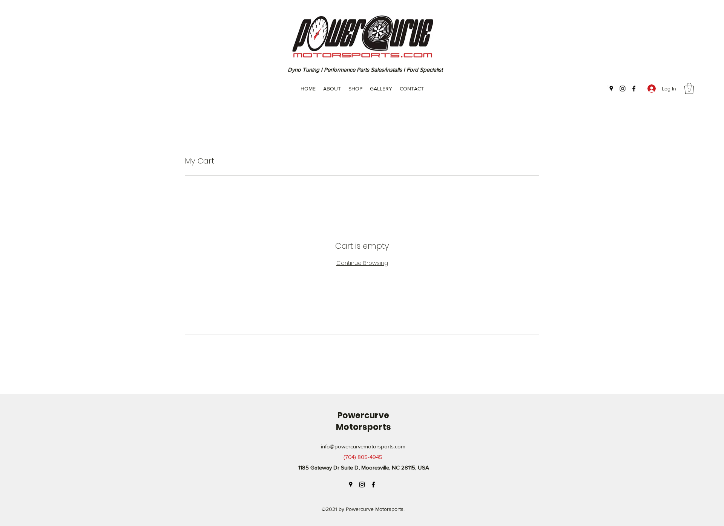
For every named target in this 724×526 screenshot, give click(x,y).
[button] (689, 88)
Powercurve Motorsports (363, 421)
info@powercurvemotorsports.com (363, 446)
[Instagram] (622, 88)
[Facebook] (634, 88)
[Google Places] (611, 88)
